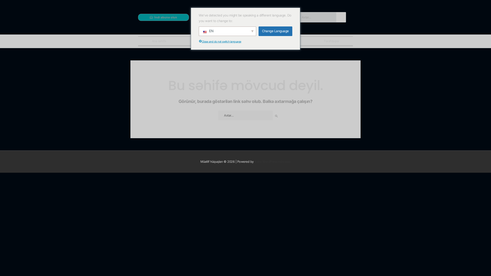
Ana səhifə (159, 41)
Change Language (275, 31)
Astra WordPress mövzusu (273, 161)
